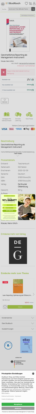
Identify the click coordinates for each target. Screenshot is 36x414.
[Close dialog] (33, 196)
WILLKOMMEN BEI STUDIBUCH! (9, 195)
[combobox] (3, 208)
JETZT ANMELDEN (9, 210)
